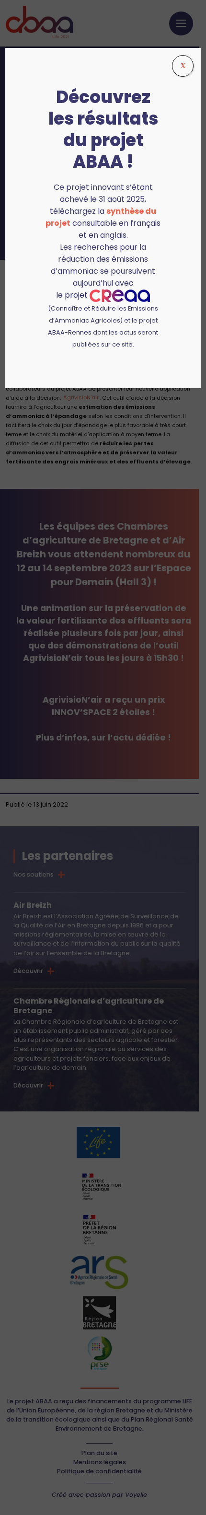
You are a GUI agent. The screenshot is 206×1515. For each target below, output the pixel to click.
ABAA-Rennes (70, 332)
